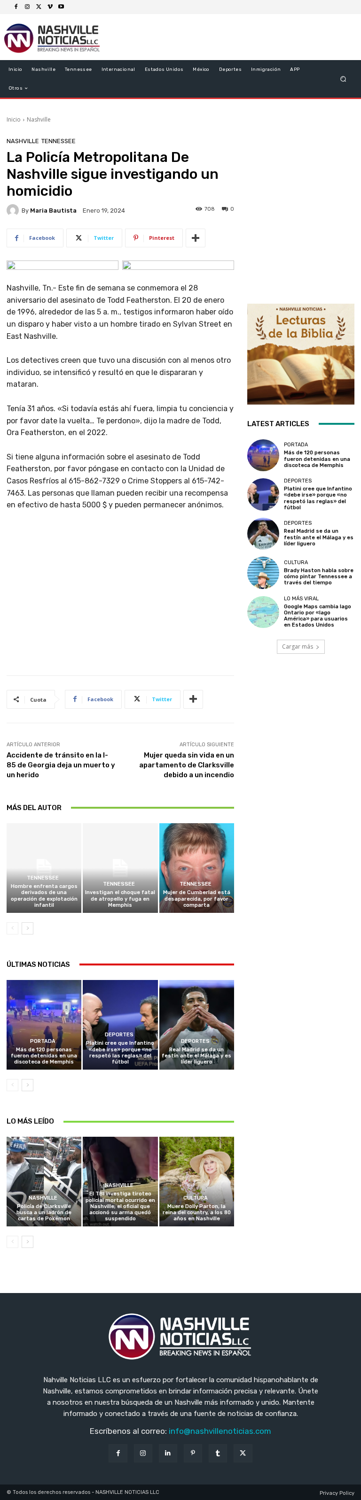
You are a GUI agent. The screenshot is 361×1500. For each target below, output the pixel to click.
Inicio (14, 119)
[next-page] (27, 928)
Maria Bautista (53, 210)
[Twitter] (38, 7)
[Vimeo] (49, 7)
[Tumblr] (218, 1453)
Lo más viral (301, 598)
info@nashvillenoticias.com (220, 1431)
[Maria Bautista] (14, 210)
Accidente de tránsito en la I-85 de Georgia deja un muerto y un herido (61, 765)
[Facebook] (16, 7)
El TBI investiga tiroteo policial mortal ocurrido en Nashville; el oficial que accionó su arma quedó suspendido (120, 1206)
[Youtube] (61, 7)
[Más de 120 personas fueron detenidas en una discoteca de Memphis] (44, 1025)
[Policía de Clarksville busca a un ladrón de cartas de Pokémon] (44, 1181)
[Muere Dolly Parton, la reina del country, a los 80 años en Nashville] (196, 1181)
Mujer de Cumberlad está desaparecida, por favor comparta (196, 898)
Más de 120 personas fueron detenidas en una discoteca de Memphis (44, 1056)
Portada (42, 1041)
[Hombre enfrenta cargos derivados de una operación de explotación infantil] (44, 868)
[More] (195, 238)
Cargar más (297, 647)
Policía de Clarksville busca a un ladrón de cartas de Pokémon (43, 1212)
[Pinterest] (193, 1453)
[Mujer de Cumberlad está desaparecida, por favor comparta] (196, 868)
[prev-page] (12, 928)
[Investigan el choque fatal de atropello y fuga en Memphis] (120, 868)
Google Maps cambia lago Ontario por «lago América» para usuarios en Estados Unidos (317, 616)
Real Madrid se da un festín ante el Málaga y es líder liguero (196, 1056)
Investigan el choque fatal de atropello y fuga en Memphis (120, 898)
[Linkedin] (168, 1453)
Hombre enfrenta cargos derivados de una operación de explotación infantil (44, 895)
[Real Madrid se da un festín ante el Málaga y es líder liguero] (196, 1025)
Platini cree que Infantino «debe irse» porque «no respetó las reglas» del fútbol (120, 1052)
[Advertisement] (120, 596)
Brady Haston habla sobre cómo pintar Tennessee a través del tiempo (318, 576)
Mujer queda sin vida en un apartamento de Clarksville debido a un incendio (186, 765)
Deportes (119, 1034)
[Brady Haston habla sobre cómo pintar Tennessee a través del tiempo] (263, 573)
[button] (343, 79)
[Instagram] (27, 7)
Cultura (195, 1198)
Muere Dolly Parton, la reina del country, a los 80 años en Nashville (197, 1212)
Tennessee (58, 141)
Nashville (39, 119)
